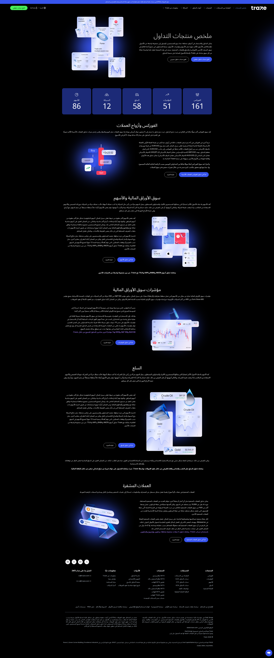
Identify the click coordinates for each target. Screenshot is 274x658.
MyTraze (32, 8)
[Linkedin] (67, 562)
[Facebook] (80, 562)
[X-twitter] (86, 562)
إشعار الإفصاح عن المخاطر (112, 2)
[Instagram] (74, 562)
